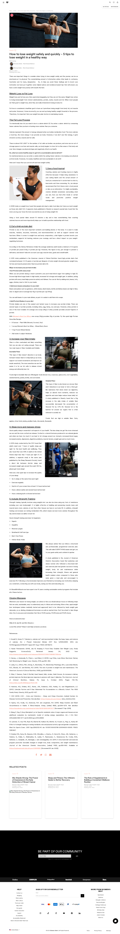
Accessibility (19, 915)
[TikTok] (48, 913)
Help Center (19, 905)
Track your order (19, 903)
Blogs (10, 11)
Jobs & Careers (101, 915)
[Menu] (3, 2)
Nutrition (106, 6)
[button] (37, 755)
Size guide (19, 908)
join (77, 856)
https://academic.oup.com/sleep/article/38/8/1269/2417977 (31, 708)
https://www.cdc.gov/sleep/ (51, 699)
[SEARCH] (110, 2)
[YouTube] (64, 913)
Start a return (19, 900)
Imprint (19, 913)
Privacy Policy (98, 930)
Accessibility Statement (19, 918)
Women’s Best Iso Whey (22, 316)
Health (14, 11)
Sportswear (114, 6)
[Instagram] (40, 913)
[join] (82, 895)
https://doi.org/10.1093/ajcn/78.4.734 (23, 683)
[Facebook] (56, 913)
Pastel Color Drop (100, 907)
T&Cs (88, 930)
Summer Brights (100, 902)
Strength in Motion (101, 900)
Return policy (19, 898)
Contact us (19, 893)
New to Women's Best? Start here (19, 920)
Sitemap (108, 930)
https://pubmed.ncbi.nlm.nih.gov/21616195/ (25, 748)
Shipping (19, 895)
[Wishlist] (113, 2)
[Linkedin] (79, 913)
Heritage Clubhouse (100, 905)
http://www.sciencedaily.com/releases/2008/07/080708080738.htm (35, 654)
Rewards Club (100, 912)
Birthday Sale (100, 910)
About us (100, 917)
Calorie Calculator (19, 910)
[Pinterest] (72, 913)
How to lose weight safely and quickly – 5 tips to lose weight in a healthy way (35, 11)
